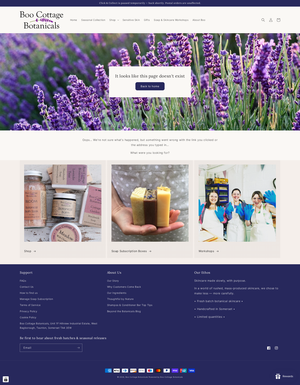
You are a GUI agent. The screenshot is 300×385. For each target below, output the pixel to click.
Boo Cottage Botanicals (137, 377)
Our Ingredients (116, 292)
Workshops (206, 251)
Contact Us (27, 286)
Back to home (150, 86)
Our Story (113, 280)
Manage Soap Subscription (36, 298)
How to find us (29, 292)
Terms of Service (30, 305)
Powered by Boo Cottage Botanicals (166, 377)
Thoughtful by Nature (120, 298)
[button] (113, 20)
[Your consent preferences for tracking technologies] (6, 379)
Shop (27, 251)
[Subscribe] (78, 348)
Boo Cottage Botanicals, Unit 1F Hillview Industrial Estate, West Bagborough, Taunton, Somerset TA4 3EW (58, 325)
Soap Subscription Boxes (129, 251)
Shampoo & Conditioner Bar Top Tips (129, 305)
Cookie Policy (28, 317)
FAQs (23, 280)
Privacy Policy (28, 311)
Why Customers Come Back (124, 286)
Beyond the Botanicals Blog (124, 311)
